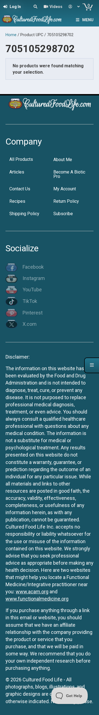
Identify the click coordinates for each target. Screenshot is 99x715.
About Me (62, 159)
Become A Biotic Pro (69, 174)
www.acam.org (32, 591)
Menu (88, 20)
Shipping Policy (24, 213)
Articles (16, 172)
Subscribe (63, 213)
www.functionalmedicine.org (37, 599)
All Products (21, 159)
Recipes (17, 201)
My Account (64, 188)
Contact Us (19, 188)
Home (11, 34)
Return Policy (66, 201)
